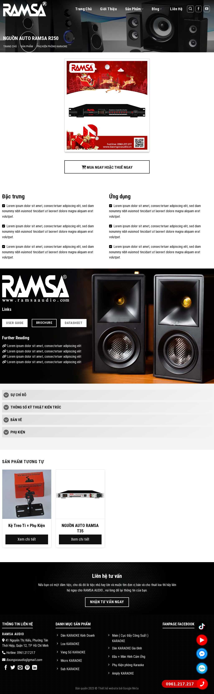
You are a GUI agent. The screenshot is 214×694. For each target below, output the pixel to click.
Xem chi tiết (27, 539)
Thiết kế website (108, 688)
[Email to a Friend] (20, 668)
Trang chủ (83, 9)
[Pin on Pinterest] (27, 668)
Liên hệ (176, 9)
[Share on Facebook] (5, 668)
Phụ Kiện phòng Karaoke (52, 46)
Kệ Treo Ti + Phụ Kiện (26, 525)
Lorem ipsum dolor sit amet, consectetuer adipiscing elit (43, 346)
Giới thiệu (108, 9)
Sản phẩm (27, 46)
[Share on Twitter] (12, 668)
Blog (155, 9)
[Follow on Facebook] (198, 9)
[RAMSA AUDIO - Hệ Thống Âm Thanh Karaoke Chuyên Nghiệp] (30, 9)
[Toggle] (6, 395)
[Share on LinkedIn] (34, 668)
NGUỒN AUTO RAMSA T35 (80, 528)
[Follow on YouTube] (207, 9)
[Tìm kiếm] (190, 9)
